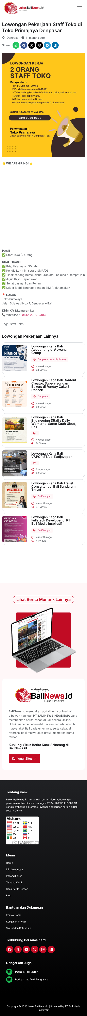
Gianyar (46, 496)
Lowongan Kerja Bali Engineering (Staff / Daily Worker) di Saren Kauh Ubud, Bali (53, 422)
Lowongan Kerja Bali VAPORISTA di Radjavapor (51, 455)
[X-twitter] (18, 949)
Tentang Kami (14, 882)
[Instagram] (43, 949)
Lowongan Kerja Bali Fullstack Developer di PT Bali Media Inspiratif (50, 520)
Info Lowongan (14, 869)
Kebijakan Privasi (16, 921)
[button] (16, 45)
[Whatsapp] (34, 949)
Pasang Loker (14, 875)
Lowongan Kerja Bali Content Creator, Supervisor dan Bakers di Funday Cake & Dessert (53, 385)
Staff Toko (16, 324)
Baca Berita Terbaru (17, 888)
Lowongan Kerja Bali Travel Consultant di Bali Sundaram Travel (53, 486)
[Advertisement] (43, 207)
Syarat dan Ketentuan (18, 928)
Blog (8, 895)
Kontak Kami (13, 915)
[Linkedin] (51, 949)
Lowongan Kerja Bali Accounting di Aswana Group (49, 349)
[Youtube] (26, 949)
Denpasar (43, 359)
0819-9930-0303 (34, 314)
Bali (40, 496)
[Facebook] (9, 949)
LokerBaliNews (57, 359)
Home (9, 862)
